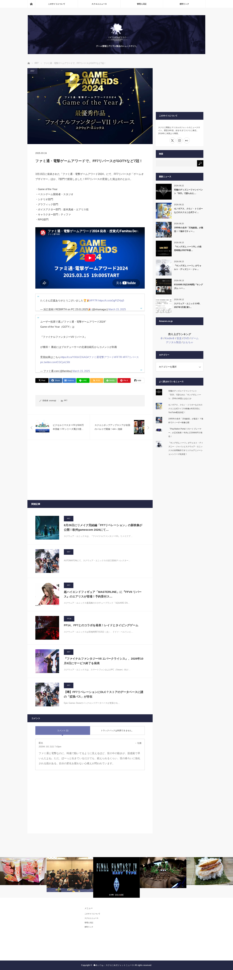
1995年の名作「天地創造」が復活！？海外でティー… (188, 229)
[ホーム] (31, 4)
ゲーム (195, 338)
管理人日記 (141, 4)
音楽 (179, 338)
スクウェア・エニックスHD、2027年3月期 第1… (188, 305)
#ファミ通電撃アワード (100, 357)
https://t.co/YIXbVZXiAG (74, 357)
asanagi (52, 400)
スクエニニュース (99, 4)
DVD (186, 338)
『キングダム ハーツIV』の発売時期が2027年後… (187, 248)
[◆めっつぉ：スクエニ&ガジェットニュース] (116, 53)
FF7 (32, 71)
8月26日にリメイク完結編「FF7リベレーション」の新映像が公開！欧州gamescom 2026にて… (103, 527)
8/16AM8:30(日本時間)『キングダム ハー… (188, 286)
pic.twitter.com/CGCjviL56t (55, 362)
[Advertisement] (90, 470)
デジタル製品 (173, 342)
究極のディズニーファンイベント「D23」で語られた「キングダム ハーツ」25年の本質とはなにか (184, 395)
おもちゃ (188, 342)
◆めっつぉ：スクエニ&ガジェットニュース (113, 965)
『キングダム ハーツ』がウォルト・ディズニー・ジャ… (187, 267)
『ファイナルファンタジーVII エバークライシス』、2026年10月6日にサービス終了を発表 (103, 661)
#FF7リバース (131, 357)
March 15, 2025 (117, 309)
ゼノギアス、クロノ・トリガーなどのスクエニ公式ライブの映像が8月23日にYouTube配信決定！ (185, 409)
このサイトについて (56, 4)
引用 (139, 743)
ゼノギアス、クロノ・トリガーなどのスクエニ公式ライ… (188, 210)
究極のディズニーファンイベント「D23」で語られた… (188, 191)
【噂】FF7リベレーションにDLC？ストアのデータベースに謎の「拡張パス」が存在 (103, 694)
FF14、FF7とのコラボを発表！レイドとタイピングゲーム (101, 625)
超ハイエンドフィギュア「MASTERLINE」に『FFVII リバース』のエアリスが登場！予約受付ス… (103, 594)
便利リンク (184, 4)
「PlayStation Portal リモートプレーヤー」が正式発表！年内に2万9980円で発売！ (185, 433)
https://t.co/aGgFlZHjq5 (111, 300)
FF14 (69, 619)
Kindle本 (170, 338)
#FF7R (94, 300)
